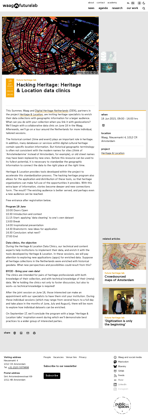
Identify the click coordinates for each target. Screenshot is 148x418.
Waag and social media (130, 357)
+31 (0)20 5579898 (18, 367)
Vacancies (58, 357)
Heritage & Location (31, 114)
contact (101, 3)
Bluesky (122, 366)
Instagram (123, 389)
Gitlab (121, 371)
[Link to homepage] (20, 6)
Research (117, 8)
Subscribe (52, 375)
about (91, 3)
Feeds (121, 375)
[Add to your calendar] (103, 125)
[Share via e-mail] (28, 333)
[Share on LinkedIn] (21, 333)
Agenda (103, 8)
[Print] (34, 333)
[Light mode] (139, 3)
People (47, 357)
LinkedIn (122, 384)
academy (112, 3)
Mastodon (123, 362)
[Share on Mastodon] (15, 333)
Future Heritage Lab (26, 80)
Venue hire (71, 357)
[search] (144, 8)
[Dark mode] (144, 3)
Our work (132, 8)
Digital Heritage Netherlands (51, 111)
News (91, 8)
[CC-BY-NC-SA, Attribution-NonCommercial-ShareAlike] (91, 72)
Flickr (120, 380)
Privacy (82, 357)
